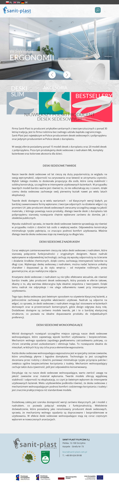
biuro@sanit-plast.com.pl (75, 451)
